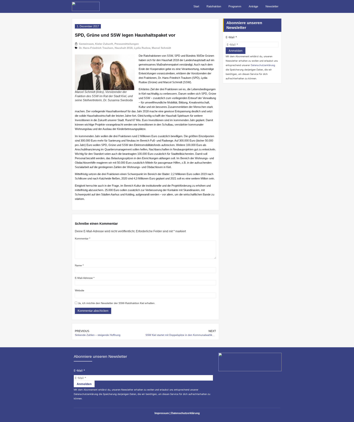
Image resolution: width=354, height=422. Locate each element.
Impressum (162, 413)
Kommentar (82, 238)
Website (79, 290)
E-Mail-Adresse (84, 278)
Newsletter (272, 6)
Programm (234, 6)
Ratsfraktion (213, 6)
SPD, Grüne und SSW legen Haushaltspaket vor (125, 35)
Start (196, 6)
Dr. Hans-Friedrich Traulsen (96, 47)
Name (79, 265)
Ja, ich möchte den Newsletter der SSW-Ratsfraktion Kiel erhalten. (116, 303)
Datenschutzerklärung (263, 65)
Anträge (253, 6)
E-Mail (231, 37)
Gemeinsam (86, 43)
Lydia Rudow (142, 47)
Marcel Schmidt (161, 47)
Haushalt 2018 (124, 47)
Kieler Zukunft (104, 43)
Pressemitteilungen (126, 43)
